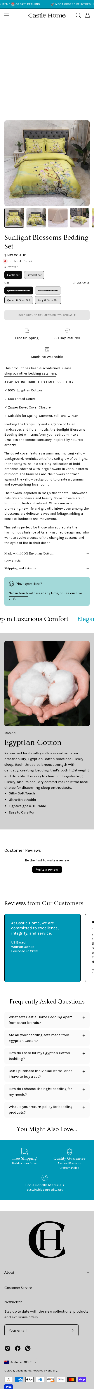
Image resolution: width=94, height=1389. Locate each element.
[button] (78, 15)
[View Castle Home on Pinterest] (27, 1348)
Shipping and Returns (20, 568)
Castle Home (23, 1370)
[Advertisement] (47, 71)
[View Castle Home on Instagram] (7, 1348)
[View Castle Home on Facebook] (17, 1348)
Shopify (52, 1370)
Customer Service (18, 1288)
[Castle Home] (47, 15)
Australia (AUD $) (21, 1362)
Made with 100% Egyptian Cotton (28, 553)
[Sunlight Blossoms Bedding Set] (14, 218)
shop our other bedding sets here (30, 373)
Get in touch (18, 593)
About (9, 1273)
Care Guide (12, 561)
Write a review (47, 869)
